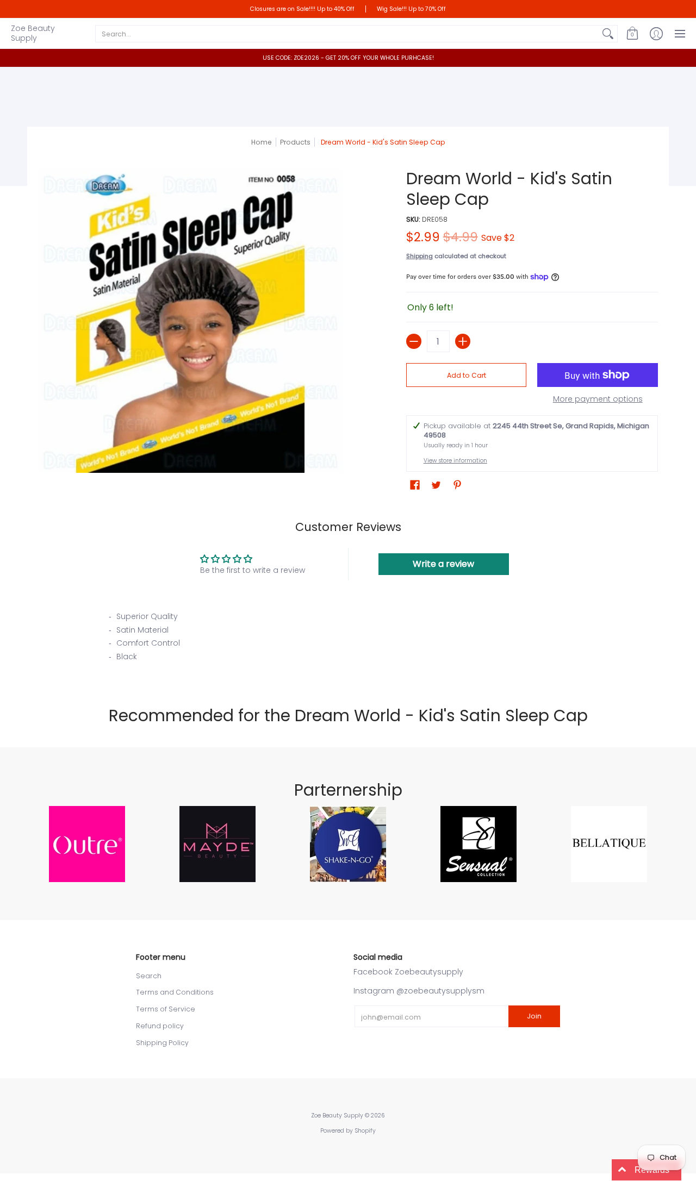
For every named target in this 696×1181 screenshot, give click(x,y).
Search (148, 975)
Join (534, 1016)
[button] (632, 33)
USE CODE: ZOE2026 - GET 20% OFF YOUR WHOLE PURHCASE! (348, 58)
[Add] (462, 341)
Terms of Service (165, 1009)
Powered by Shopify (348, 1131)
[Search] (608, 34)
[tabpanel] (348, 640)
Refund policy (160, 1025)
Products (295, 142)
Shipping (419, 256)
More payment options (598, 399)
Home (261, 142)
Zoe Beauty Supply (33, 33)
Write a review (443, 564)
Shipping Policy (162, 1042)
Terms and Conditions (175, 992)
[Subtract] (413, 341)
